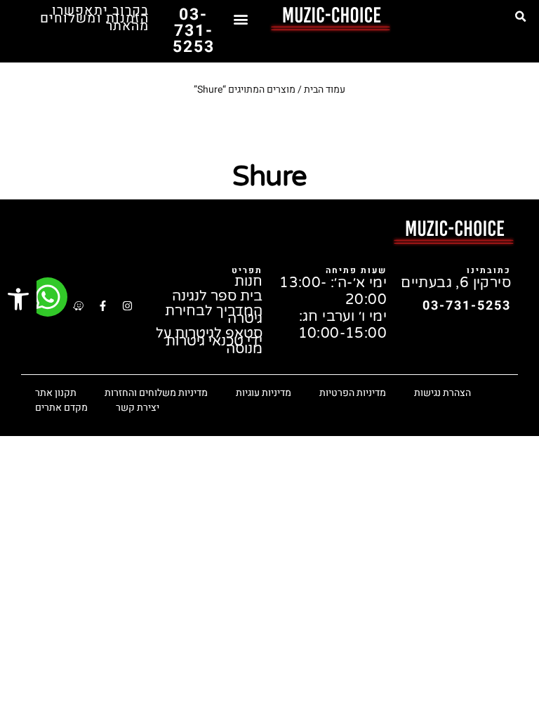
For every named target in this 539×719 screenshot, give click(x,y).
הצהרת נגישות (442, 392)
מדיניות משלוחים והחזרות (156, 392)
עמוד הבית (324, 89)
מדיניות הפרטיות (352, 392)
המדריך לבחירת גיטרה (213, 315)
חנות (248, 282)
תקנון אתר (55, 392)
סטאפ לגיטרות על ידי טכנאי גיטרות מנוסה (209, 341)
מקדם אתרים (61, 407)
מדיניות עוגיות (263, 392)
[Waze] (77, 306)
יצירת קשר (137, 407)
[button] (520, 17)
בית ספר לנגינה (217, 296)
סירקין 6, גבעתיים (456, 283)
